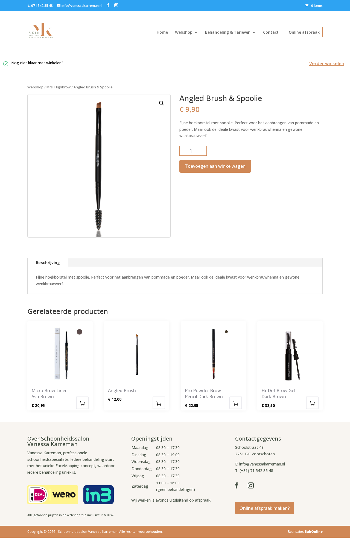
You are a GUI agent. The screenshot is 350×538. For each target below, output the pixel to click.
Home (162, 32)
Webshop (183, 32)
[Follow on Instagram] (251, 485)
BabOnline (314, 531)
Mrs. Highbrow (58, 87)
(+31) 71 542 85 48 (256, 470)
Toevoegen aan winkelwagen (215, 166)
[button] (162, 103)
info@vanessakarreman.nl (262, 464)
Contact (271, 32)
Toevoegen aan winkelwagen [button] (82, 403)
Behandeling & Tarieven (227, 32)
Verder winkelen (326, 63)
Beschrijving (48, 262)
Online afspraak (304, 32)
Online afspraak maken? (265, 508)
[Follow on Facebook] (237, 485)
